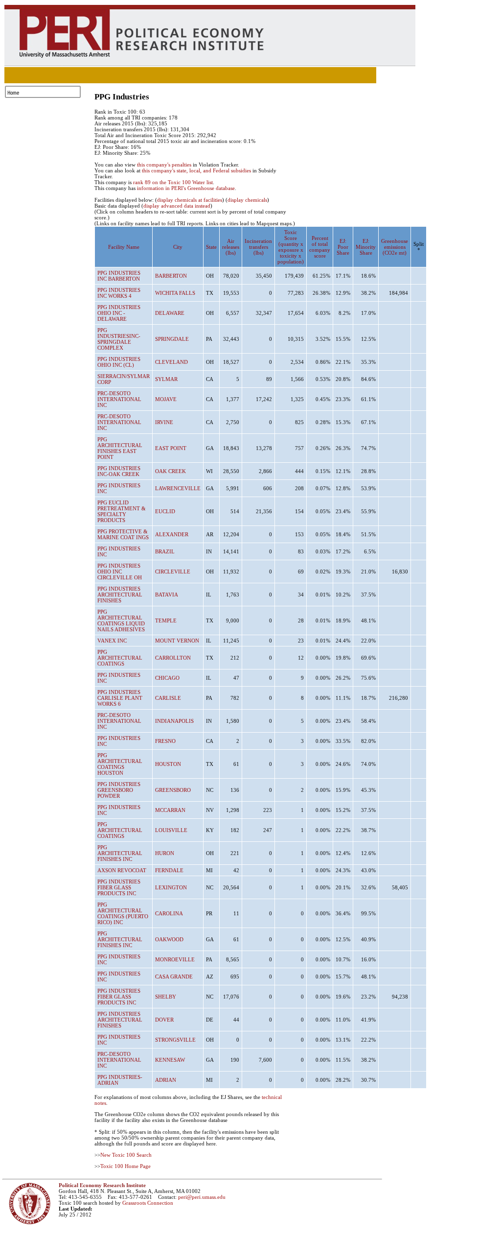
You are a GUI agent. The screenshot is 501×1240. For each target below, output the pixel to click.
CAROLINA (169, 913)
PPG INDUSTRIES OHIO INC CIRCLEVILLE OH (119, 571)
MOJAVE (166, 399)
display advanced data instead (176, 206)
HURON (164, 853)
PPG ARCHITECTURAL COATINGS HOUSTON (119, 764)
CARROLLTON (173, 658)
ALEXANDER (171, 534)
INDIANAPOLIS (174, 721)
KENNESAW (170, 1060)
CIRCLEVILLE (172, 571)
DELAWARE (169, 313)
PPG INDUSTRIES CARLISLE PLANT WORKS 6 (119, 698)
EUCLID (165, 511)
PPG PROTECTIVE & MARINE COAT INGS (123, 534)
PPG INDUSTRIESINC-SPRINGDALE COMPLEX (118, 339)
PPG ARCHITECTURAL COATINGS (119, 658)
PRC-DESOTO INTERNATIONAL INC (119, 399)
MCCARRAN (170, 810)
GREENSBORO (173, 790)
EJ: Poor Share (343, 247)
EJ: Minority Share (366, 247)
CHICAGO (167, 678)
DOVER (164, 1020)
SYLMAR (166, 379)
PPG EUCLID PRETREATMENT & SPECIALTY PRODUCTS (121, 511)
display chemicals (247, 200)
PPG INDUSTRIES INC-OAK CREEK (118, 471)
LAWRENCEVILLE (178, 488)
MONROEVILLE (175, 959)
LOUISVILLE (171, 830)
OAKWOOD (169, 939)
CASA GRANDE (174, 976)
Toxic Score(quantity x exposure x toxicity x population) (290, 246)
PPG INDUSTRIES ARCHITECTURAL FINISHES (119, 594)
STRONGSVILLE (175, 1040)
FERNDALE (169, 870)
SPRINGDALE (172, 339)
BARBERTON (171, 276)
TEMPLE (166, 620)
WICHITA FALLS (175, 293)
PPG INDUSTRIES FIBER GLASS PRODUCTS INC (118, 887)
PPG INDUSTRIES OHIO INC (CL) (118, 362)
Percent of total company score (319, 247)
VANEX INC (112, 641)
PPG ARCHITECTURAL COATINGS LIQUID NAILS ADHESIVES (121, 620)
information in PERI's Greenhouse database (186, 188)
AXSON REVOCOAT (121, 870)
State (211, 247)
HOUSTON (168, 764)
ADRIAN (165, 1080)
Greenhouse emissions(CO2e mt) (394, 247)
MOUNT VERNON (177, 641)
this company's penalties (164, 164)
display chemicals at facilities (189, 200)
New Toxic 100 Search (126, 1155)
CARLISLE (168, 698)
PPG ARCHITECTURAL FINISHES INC (119, 853)
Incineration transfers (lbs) (258, 247)
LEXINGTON (171, 887)
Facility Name (123, 247)
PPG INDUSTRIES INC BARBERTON (118, 276)
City (177, 247)
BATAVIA (166, 594)
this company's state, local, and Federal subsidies (196, 170)
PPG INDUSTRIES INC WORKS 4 (118, 293)
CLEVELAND (171, 362)
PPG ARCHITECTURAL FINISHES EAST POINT (119, 448)
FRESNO (165, 741)
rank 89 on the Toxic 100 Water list (173, 182)
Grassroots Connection (147, 1203)
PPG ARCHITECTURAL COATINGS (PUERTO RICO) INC (122, 913)
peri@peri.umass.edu (202, 1197)
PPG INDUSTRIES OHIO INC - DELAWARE (118, 313)
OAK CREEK (170, 471)
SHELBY (165, 997)
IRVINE (164, 422)
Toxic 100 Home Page (125, 1166)
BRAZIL (165, 551)
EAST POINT (170, 448)
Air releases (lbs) (230, 247)
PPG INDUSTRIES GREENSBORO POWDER (118, 790)
